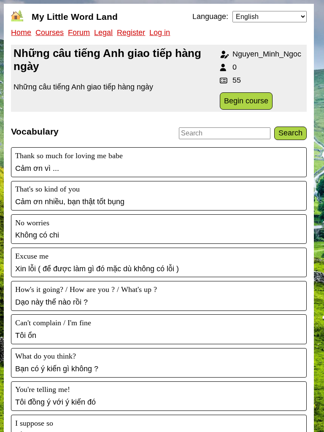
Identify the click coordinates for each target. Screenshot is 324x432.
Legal (103, 32)
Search (290, 133)
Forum (79, 32)
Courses (49, 32)
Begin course (246, 101)
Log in (159, 32)
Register (131, 32)
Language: (210, 16)
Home (21, 32)
